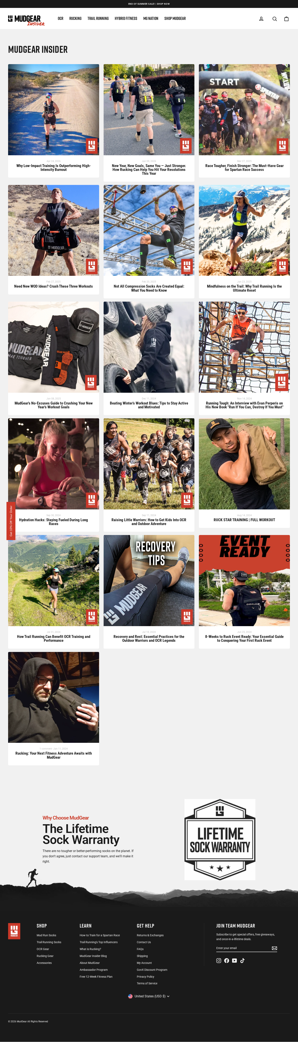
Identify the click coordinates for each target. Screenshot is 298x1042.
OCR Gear (43, 949)
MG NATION (150, 18)
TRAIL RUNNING (98, 18)
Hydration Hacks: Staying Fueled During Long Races (53, 522)
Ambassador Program (94, 969)
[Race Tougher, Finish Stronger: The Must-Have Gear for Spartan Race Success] (244, 111)
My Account (144, 962)
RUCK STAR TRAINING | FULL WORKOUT (244, 520)
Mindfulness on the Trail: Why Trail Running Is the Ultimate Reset (244, 288)
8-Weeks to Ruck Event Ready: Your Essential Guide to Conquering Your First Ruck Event (244, 639)
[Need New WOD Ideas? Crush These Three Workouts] (53, 232)
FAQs (140, 949)
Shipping (142, 956)
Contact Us (144, 942)
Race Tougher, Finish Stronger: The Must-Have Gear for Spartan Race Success (244, 168)
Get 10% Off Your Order (11, 521)
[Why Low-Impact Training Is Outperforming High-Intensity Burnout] (53, 111)
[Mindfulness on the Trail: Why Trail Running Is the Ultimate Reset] (244, 232)
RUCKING (75, 18)
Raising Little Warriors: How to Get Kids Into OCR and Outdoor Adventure (148, 522)
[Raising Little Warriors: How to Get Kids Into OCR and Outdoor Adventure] (149, 465)
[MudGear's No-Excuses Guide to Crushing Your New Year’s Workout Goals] (53, 349)
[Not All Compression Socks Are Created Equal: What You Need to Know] (149, 232)
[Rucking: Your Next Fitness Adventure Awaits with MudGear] (53, 699)
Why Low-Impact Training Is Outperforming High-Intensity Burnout (53, 168)
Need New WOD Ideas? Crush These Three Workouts (53, 286)
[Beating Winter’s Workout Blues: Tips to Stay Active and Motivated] (149, 349)
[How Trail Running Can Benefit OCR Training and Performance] (53, 582)
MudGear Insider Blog (93, 956)
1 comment (46, 748)
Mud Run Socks (46, 935)
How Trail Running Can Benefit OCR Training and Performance (53, 639)
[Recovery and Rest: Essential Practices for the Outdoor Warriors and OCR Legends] (149, 582)
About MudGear (90, 962)
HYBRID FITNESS (126, 18)
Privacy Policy (145, 976)
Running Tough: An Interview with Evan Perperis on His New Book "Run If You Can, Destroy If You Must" (244, 405)
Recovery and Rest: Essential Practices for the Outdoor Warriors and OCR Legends (149, 639)
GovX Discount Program (152, 969)
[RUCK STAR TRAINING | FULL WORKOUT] (244, 465)
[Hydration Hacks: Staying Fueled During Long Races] (53, 465)
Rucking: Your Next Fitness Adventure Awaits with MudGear (53, 755)
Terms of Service (147, 983)
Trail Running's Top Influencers (99, 942)
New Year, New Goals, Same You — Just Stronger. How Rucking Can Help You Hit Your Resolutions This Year (149, 170)
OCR (60, 18)
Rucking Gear (45, 956)
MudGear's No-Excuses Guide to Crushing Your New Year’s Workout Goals (54, 405)
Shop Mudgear (175, 18)
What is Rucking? (90, 949)
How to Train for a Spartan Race (100, 935)
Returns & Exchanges (150, 935)
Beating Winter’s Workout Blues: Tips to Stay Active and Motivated (149, 405)
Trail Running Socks (49, 942)
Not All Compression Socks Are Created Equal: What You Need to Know (149, 288)
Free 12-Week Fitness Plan (96, 976)
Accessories (44, 962)
